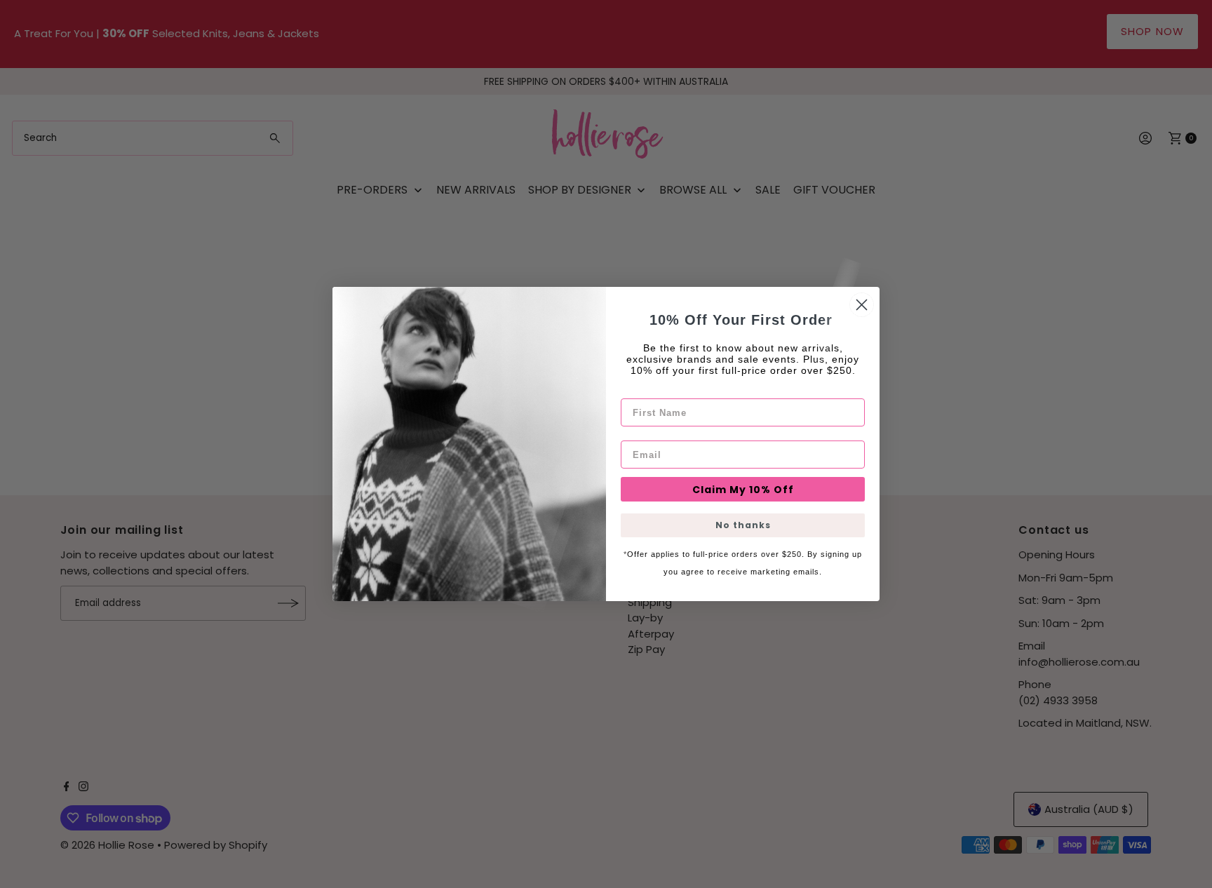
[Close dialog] (861, 304)
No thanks (743, 525)
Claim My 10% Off (743, 490)
